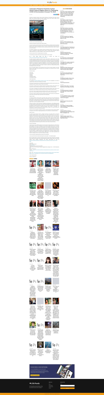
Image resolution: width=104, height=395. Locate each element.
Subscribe (67, 388)
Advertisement (51, 386)
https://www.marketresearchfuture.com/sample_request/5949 (38, 57)
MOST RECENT (35, 5)
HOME (31, 5)
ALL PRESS (41, 5)
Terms (49, 384)
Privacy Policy (51, 385)
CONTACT (45, 5)
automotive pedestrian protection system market (41, 80)
